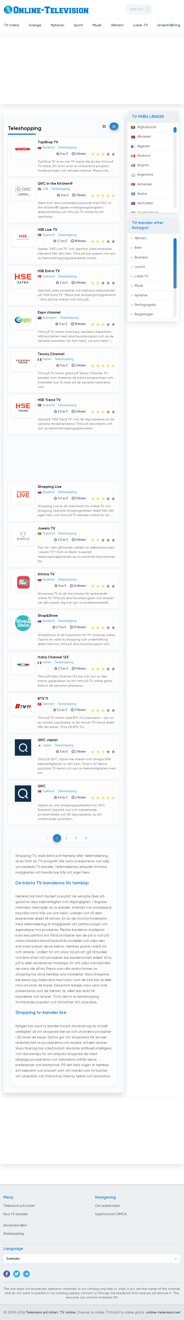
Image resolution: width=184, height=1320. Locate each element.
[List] (114, 126)
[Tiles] (104, 126)
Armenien (144, 184)
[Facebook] (6, 1274)
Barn (138, 247)
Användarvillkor (15, 1225)
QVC (42, 786)
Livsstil (140, 267)
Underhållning (168, 25)
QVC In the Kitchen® (55, 184)
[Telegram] (26, 1274)
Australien (145, 203)
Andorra (143, 155)
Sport (78, 25)
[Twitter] (16, 1274)
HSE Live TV (47, 230)
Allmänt (117, 25)
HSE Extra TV (49, 271)
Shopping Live (49, 487)
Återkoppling (13, 1233)
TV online (11, 25)
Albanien (144, 136)
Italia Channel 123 (53, 657)
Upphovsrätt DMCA (111, 1214)
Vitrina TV (46, 574)
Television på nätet (19, 1206)
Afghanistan (146, 127)
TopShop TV (48, 142)
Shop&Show (48, 616)
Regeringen (144, 314)
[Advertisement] (92, 69)
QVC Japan (48, 740)
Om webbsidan (107, 1206)
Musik (97, 25)
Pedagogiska (145, 305)
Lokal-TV (140, 25)
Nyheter (57, 25)
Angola (143, 165)
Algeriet (143, 146)
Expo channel (49, 312)
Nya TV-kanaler (15, 1214)
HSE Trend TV (49, 400)
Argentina (145, 174)
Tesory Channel (51, 354)
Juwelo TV (46, 528)
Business (141, 257)
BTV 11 (43, 699)
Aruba (142, 193)
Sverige (35, 25)
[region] (153, 168)
